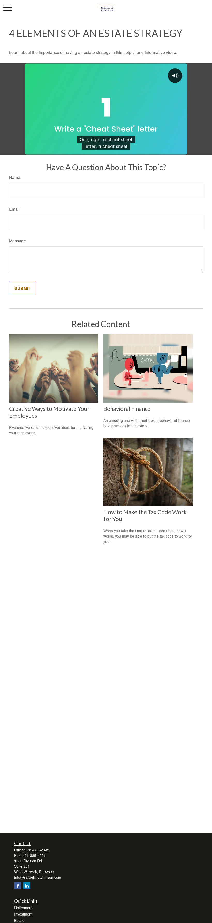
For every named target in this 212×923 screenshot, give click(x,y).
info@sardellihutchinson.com (37, 877)
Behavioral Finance (126, 408)
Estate (19, 920)
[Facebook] (17, 885)
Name (14, 177)
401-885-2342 (37, 850)
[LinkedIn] (26, 885)
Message (17, 241)
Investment (23, 914)
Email (14, 209)
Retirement (23, 907)
